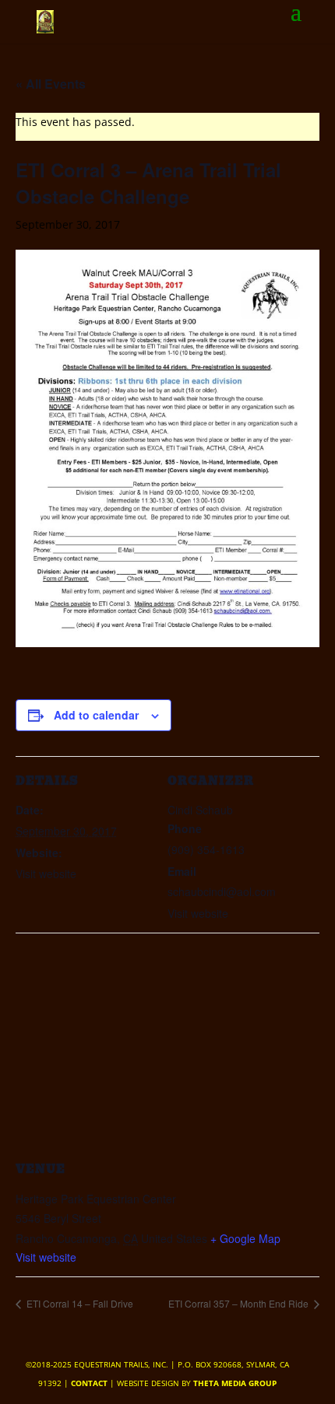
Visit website (46, 1257)
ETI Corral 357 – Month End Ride (239, 1303)
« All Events (51, 84)
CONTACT (89, 1383)
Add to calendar (96, 715)
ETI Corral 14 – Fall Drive (78, 1303)
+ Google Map (245, 1238)
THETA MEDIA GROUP (235, 1383)
